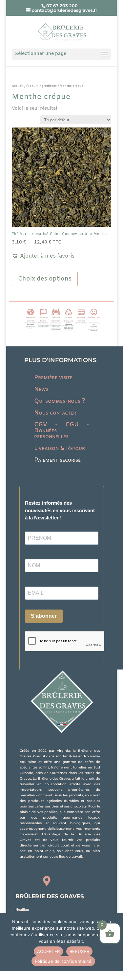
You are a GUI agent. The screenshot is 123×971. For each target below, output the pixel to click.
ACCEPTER (48, 951)
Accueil (17, 86)
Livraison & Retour (59, 448)
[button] (43, 256)
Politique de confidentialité (63, 961)
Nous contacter (55, 413)
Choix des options (45, 279)
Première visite (53, 377)
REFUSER (79, 951)
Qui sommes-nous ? (59, 401)
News (41, 389)
